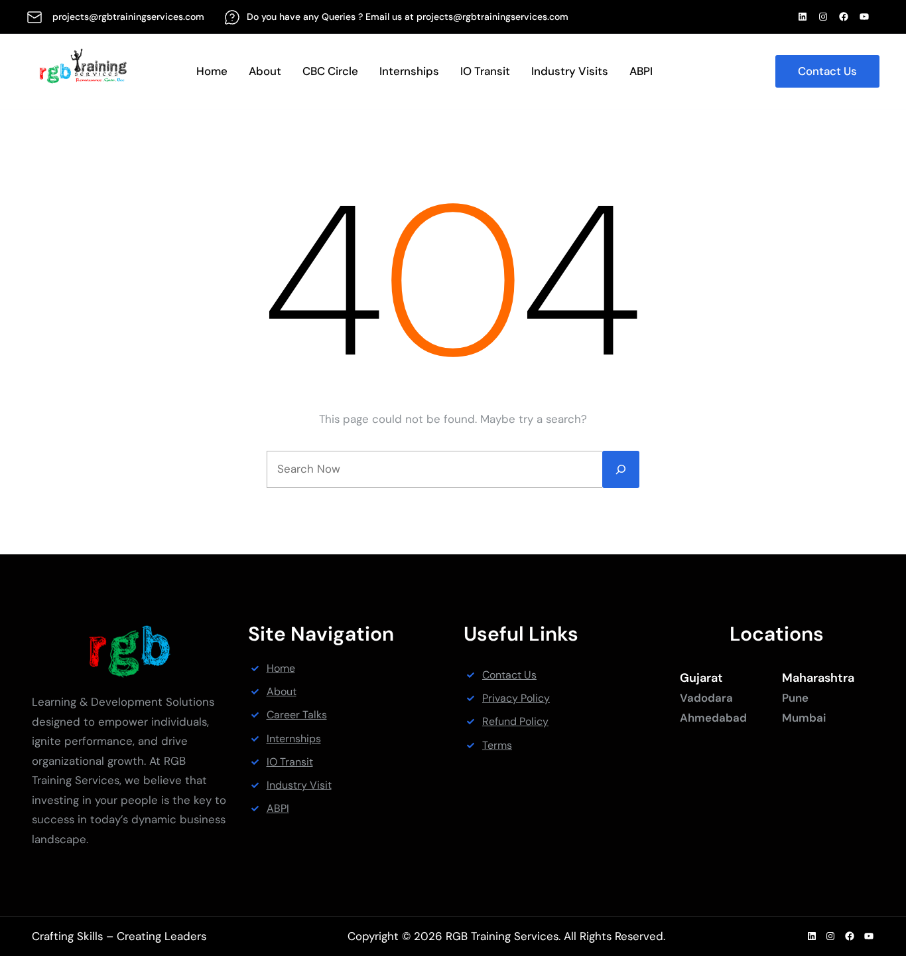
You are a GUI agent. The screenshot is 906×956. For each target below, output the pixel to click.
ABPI (278, 808)
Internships (294, 739)
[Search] (620, 469)
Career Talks (297, 715)
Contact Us (827, 71)
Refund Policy (515, 721)
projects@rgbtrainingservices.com (128, 17)
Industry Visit (299, 785)
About (281, 691)
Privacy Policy (516, 698)
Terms (497, 745)
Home (281, 668)
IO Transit (290, 762)
